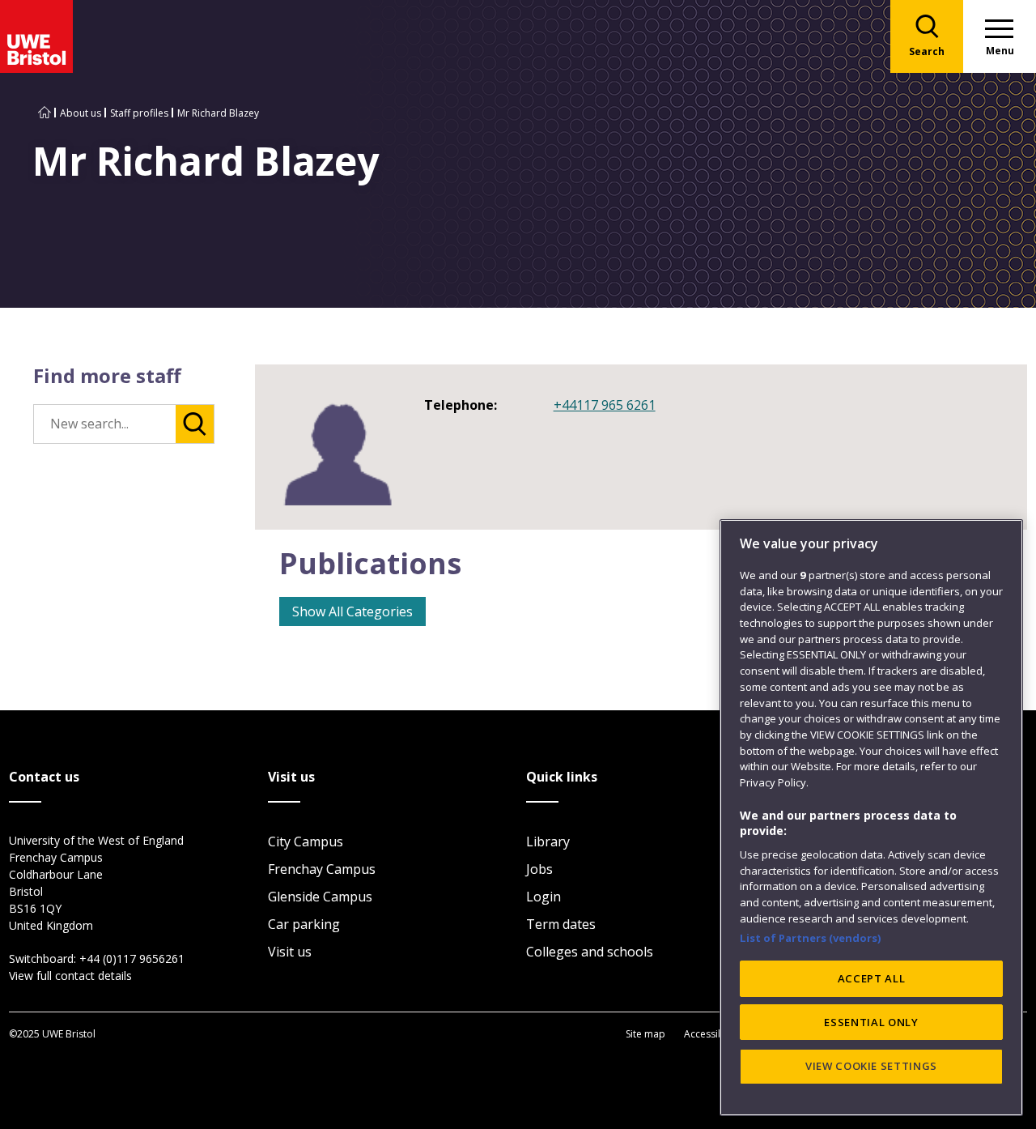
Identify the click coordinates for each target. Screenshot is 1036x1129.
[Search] (195, 424)
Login (543, 896)
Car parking (304, 924)
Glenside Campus (320, 896)
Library (548, 841)
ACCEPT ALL (872, 978)
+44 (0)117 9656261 (132, 958)
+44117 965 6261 (605, 405)
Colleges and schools (589, 952)
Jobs (539, 869)
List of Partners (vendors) (810, 938)
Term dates (561, 924)
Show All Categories (352, 611)
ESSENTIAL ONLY (871, 1022)
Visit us (290, 952)
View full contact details (70, 975)
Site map (645, 1034)
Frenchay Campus (322, 869)
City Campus (305, 841)
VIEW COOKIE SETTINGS (871, 1066)
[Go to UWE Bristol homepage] (44, 113)
